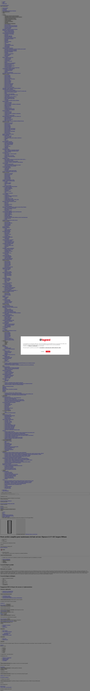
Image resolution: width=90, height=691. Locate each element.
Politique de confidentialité (32, 345)
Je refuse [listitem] (42, 351)
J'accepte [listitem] (48, 351)
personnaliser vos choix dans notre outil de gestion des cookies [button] (50, 347)
